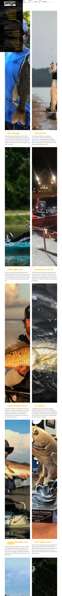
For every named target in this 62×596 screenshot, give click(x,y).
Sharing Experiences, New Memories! (17, 543)
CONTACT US (16, 45)
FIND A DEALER (15, 43)
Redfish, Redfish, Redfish (17, 406)
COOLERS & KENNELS (11, 16)
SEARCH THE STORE (14, 41)
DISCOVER (12, 19)
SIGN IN (17, 48)
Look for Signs (40, 133)
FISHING (17, 30)
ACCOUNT (35, 1)
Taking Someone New (15, 269)
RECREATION (16, 33)
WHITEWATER (15, 31)
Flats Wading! (39, 406)
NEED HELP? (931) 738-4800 (12, 40)
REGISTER (45, 1)
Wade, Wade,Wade (13, 133)
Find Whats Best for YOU (43, 269)
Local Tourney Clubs (42, 542)
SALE (19, 21)
